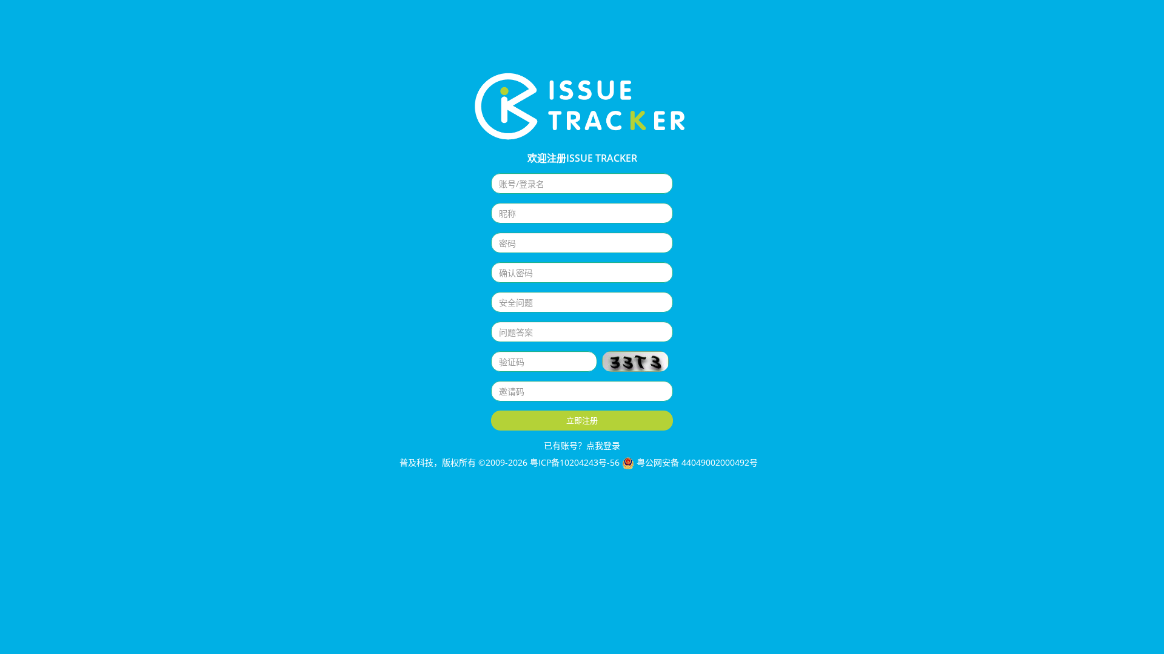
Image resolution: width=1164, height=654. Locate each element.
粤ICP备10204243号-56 (575, 462)
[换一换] (635, 361)
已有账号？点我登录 (582, 445)
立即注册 (582, 420)
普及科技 (415, 462)
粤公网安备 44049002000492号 (701, 462)
